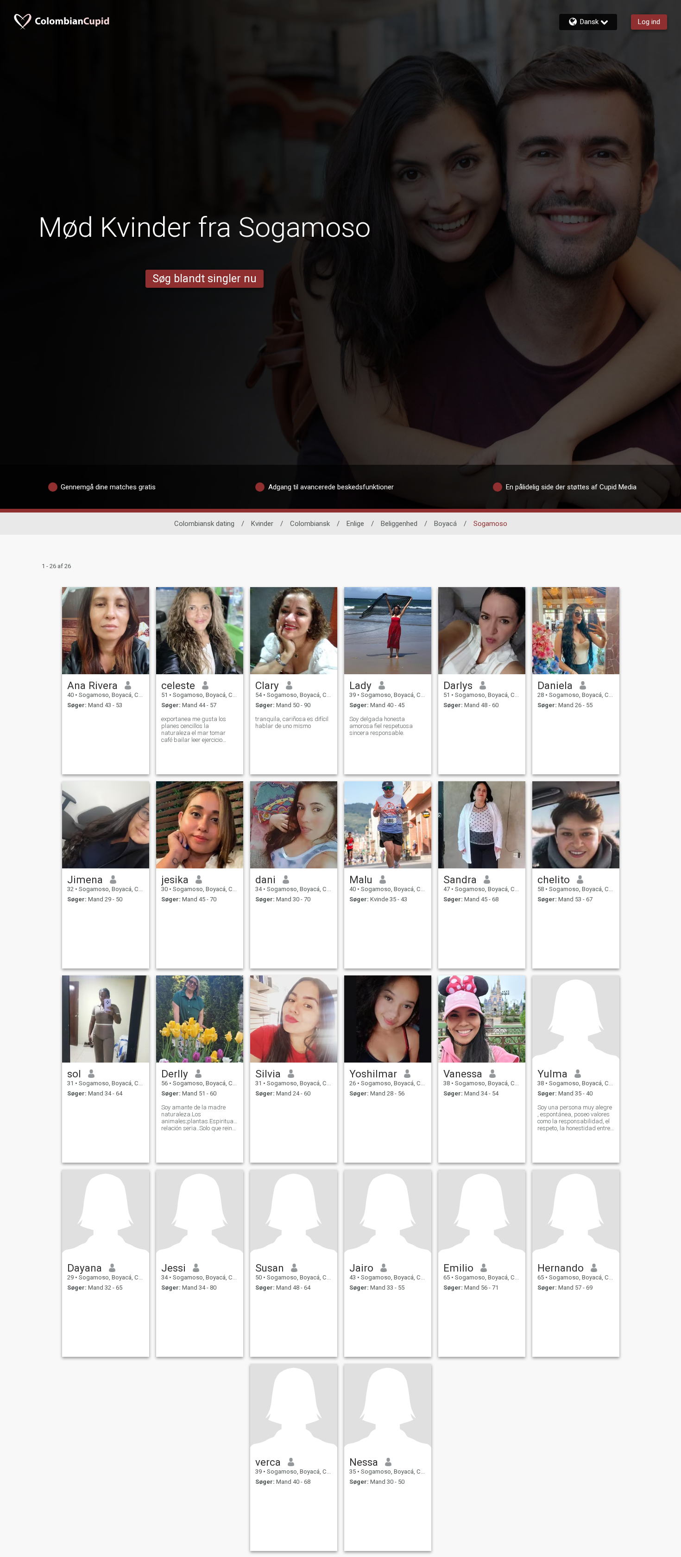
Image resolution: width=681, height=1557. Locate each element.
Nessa (363, 1462)
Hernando (560, 1268)
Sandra (460, 879)
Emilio (458, 1268)
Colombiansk (310, 523)
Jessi (173, 1268)
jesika (175, 879)
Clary (267, 685)
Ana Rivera (92, 685)
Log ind (649, 22)
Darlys (458, 685)
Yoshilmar (373, 1074)
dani (265, 879)
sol (74, 1074)
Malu (360, 879)
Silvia (268, 1074)
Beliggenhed (399, 523)
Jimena (85, 879)
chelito (553, 879)
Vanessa (462, 1074)
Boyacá (445, 523)
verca (268, 1462)
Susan (269, 1268)
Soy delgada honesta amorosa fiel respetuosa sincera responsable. (381, 725)
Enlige (355, 523)
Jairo (361, 1268)
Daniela (555, 685)
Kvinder (262, 523)
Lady (360, 685)
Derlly (174, 1074)
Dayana (84, 1268)
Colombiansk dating (204, 523)
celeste (178, 685)
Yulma (552, 1074)
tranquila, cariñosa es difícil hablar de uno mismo (291, 722)
